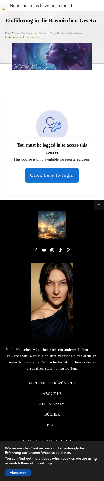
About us (52, 394)
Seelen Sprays (52, 404)
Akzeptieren (18, 473)
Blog (52, 425)
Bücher (52, 414)
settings (46, 463)
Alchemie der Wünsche (52, 383)
